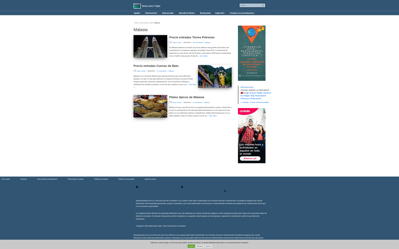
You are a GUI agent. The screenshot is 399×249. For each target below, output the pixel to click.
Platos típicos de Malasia (186, 97)
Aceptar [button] (191, 246)
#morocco (245, 98)
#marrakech (260, 96)
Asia (151, 23)
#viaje (246, 93)
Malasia (207, 42)
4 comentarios (197, 102)
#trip (252, 96)
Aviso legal (6, 179)
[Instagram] (225, 192)
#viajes (246, 96)
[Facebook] (137, 188)
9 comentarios (162, 71)
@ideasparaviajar (247, 87)
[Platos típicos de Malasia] (150, 106)
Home (136, 23)
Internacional (144, 23)
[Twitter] (182, 188)
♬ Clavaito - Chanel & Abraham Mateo (254, 102)
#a (241, 96)
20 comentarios (198, 42)
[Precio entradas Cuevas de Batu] (215, 76)
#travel (253, 93)
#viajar (259, 93)
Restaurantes (205, 13)
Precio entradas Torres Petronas (192, 37)
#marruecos (255, 98)
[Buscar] (263, 5)
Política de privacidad (126, 179)
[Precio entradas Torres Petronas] (150, 46)
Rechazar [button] (200, 246)
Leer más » (204, 56)
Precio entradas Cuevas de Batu (156, 65)
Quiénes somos (150, 179)
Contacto (23, 179)
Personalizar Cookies (76, 179)
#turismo (267, 93)
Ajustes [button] (208, 246)
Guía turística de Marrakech (47, 179)
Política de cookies (101, 179)
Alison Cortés (177, 42)
